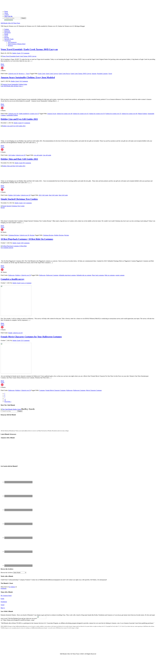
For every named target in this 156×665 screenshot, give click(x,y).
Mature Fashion (142, 113)
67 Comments (26, 123)
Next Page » (7, 401)
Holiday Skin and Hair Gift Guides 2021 (19, 159)
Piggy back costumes (98, 275)
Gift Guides (11, 155)
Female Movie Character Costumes (56, 390)
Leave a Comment (26, 283)
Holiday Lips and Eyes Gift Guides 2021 (19, 119)
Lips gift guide (47, 155)
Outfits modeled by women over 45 (29, 113)
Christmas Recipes (13, 235)
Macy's (3, 608)
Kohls (2, 598)
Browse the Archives (7, 572)
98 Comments (27, 163)
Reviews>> (22, 73)
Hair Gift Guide (53, 195)
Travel (28, 73)
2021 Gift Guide (43, 195)
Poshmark (3, 588)
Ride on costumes (110, 275)
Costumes (42, 390)
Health (10, 333)
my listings (12, 587)
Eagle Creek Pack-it (64, 73)
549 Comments (25, 243)
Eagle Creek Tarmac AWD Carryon (81, 73)
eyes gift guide (38, 155)
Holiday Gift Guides (14, 195)
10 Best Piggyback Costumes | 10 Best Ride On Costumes (27, 239)
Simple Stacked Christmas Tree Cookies (19, 199)
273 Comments (25, 53)
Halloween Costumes (52, 275)
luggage (94, 73)
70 (5, 400)
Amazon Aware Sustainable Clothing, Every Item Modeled (28, 77)
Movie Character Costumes (94, 390)
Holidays (17, 275)
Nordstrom (4, 601)
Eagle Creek (41, 73)
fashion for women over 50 (97, 113)
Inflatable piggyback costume (67, 275)
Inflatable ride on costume (83, 275)
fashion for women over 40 (64, 113)
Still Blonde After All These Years (10, 23)
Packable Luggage (102, 73)
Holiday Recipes (59, 235)
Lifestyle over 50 (13, 73)
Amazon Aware (51, 113)
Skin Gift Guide (63, 195)
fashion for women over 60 (129, 113)
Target (2, 605)
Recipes (32, 235)
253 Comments (25, 340)
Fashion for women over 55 (113, 113)
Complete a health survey (12, 279)
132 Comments (27, 203)
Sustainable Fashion (12, 115)
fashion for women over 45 (80, 113)
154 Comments (23, 81)
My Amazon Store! (6, 595)
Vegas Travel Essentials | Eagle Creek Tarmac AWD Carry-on (29, 49)
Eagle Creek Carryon (52, 73)
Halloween (11, 275)
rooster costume (119, 275)
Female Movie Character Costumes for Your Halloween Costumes (31, 336)
